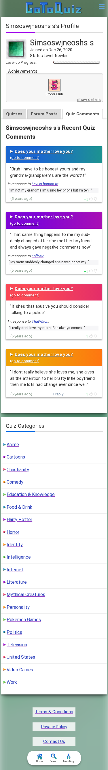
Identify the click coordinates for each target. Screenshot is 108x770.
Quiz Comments (82, 114)
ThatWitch (40, 321)
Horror (13, 532)
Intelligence (19, 557)
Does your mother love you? (44, 151)
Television (17, 644)
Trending (68, 761)
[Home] (54, 8)
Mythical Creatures (26, 594)
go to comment (24, 157)
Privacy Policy (54, 726)
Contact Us (54, 741)
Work (12, 682)
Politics (14, 632)
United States (21, 657)
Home (39, 761)
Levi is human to (45, 184)
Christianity (18, 469)
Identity (15, 544)
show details (89, 99)
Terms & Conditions (54, 711)
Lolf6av (37, 256)
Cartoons (16, 457)
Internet (15, 569)
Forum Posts (44, 114)
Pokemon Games (24, 619)
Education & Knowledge (31, 494)
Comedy (15, 482)
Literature (17, 582)
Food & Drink (19, 507)
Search (54, 761)
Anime (13, 444)
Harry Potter (19, 519)
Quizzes (14, 114)
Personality (18, 607)
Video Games (20, 670)
